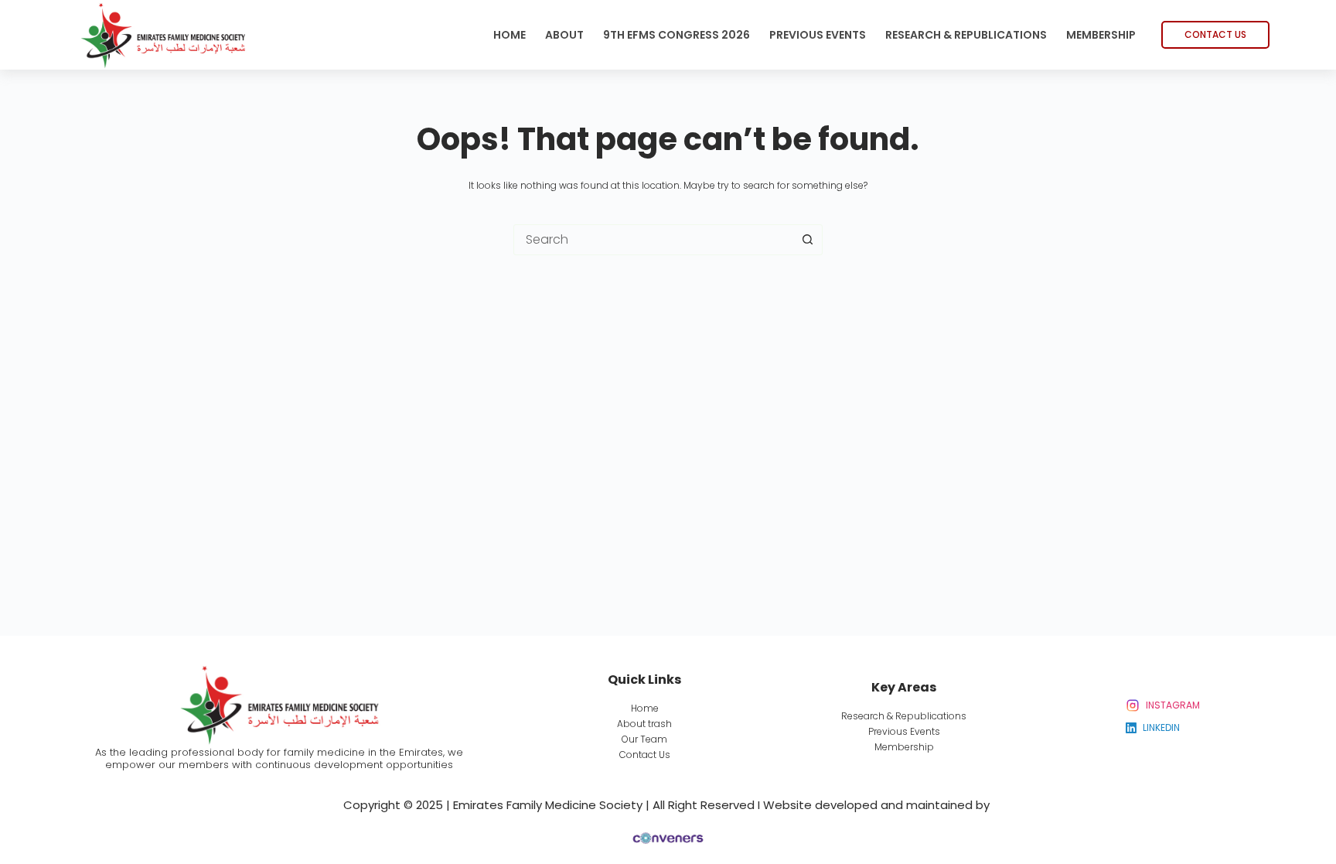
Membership (1101, 35)
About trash (644, 723)
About (564, 35)
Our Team (644, 739)
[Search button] (807, 239)
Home (509, 35)
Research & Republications (966, 35)
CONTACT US (1215, 34)
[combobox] (653, 239)
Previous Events (817, 35)
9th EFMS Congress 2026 (676, 35)
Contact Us (644, 754)
